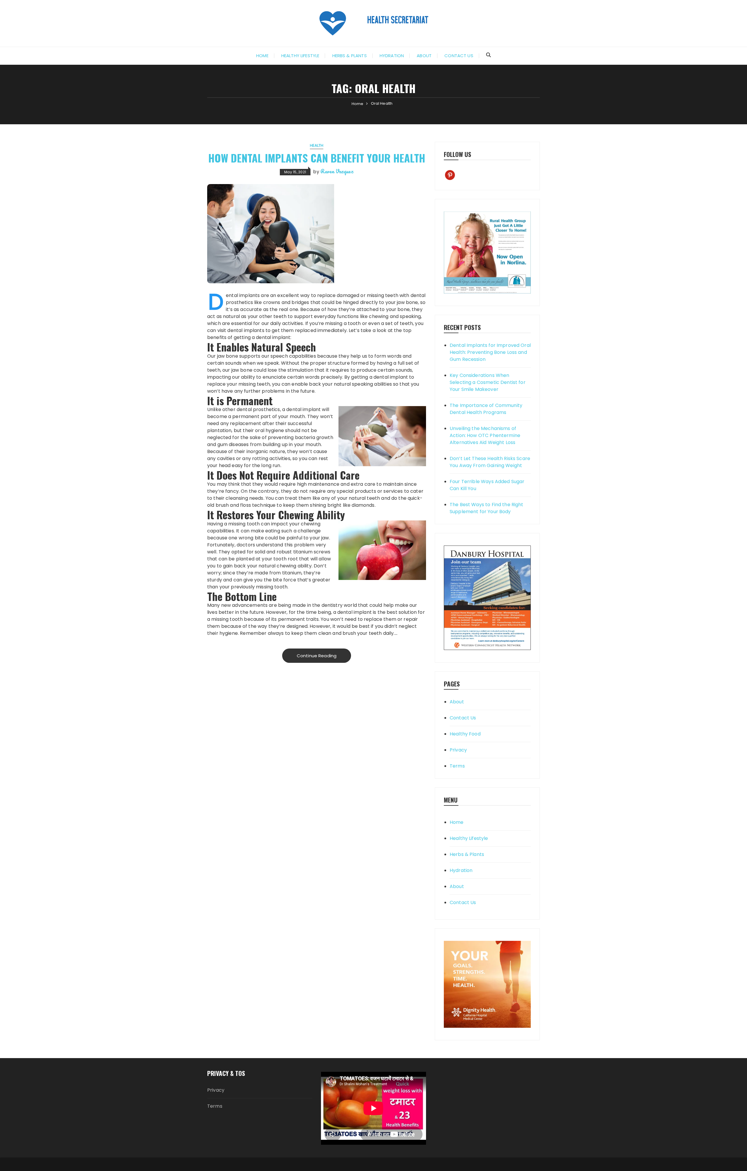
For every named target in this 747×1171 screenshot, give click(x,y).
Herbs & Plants (349, 56)
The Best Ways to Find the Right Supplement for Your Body (486, 508)
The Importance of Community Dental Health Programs (486, 409)
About (424, 56)
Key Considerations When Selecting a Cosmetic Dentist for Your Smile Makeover (488, 382)
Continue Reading (316, 656)
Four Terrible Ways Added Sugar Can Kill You (487, 485)
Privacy (458, 750)
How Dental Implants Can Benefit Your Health (316, 157)
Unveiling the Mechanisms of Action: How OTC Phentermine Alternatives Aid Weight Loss (485, 435)
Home (262, 56)
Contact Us (458, 56)
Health (317, 145)
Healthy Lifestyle (300, 56)
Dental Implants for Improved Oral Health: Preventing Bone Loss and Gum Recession (490, 352)
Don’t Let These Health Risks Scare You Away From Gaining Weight (490, 462)
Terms (457, 766)
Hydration (392, 56)
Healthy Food (465, 733)
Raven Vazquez (336, 171)
